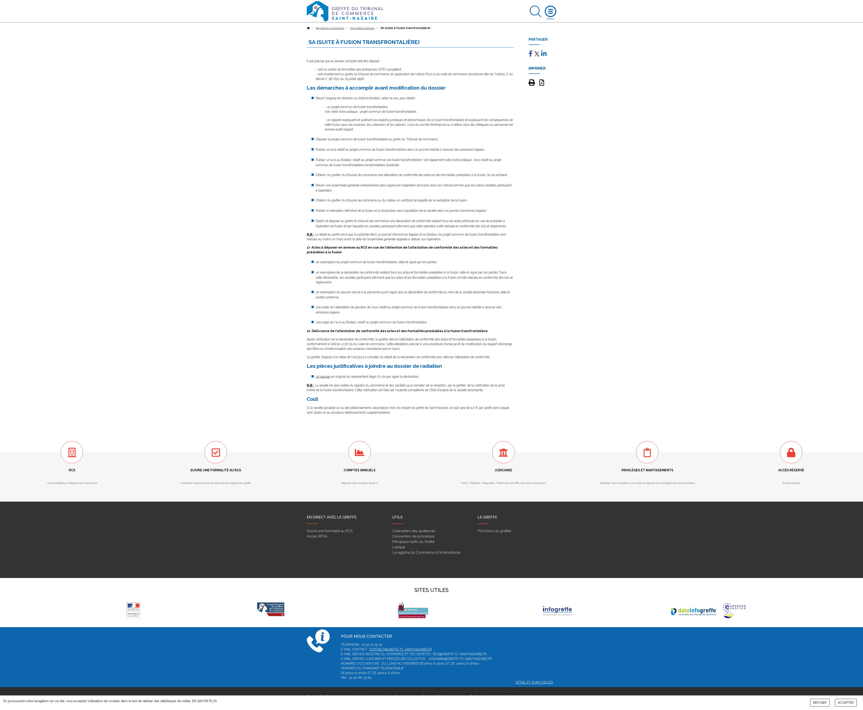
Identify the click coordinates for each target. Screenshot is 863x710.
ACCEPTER (846, 702)
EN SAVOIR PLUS (204, 701)
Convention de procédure (413, 536)
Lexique (398, 547)
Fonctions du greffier (494, 531)
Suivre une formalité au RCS (330, 531)
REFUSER (820, 702)
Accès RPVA (317, 536)
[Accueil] (308, 28)
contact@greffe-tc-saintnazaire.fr (400, 649)
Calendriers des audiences (413, 531)
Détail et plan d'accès (534, 682)
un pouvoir (323, 376)
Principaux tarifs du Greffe (413, 542)
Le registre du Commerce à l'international (426, 552)
